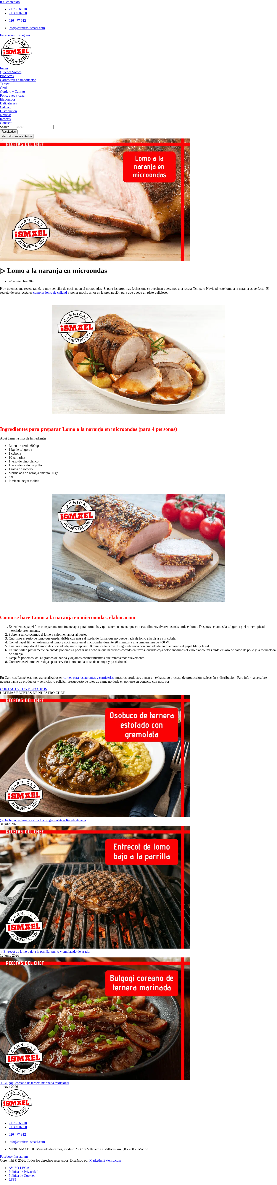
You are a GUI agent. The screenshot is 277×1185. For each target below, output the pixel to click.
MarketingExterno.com (105, 1160)
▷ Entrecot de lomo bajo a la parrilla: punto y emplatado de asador (45, 951)
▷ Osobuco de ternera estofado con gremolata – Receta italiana (43, 820)
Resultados (9, 131)
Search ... (6, 127)
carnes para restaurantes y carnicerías (88, 677)
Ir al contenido (10, 2)
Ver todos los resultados (17, 136)
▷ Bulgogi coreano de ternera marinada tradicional (34, 1083)
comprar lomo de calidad (50, 292)
